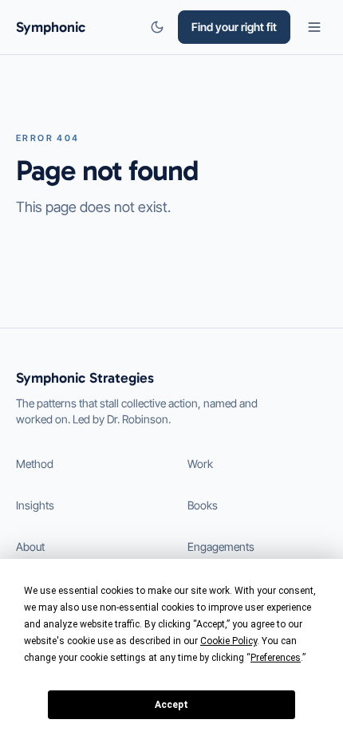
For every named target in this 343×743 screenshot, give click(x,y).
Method (34, 463)
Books (202, 505)
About (30, 546)
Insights (35, 505)
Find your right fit (234, 26)
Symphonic (50, 27)
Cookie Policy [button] (228, 641)
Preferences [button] (275, 657)
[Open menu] (314, 27)
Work (200, 463)
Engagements (220, 546)
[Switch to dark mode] (157, 27)
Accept (171, 704)
